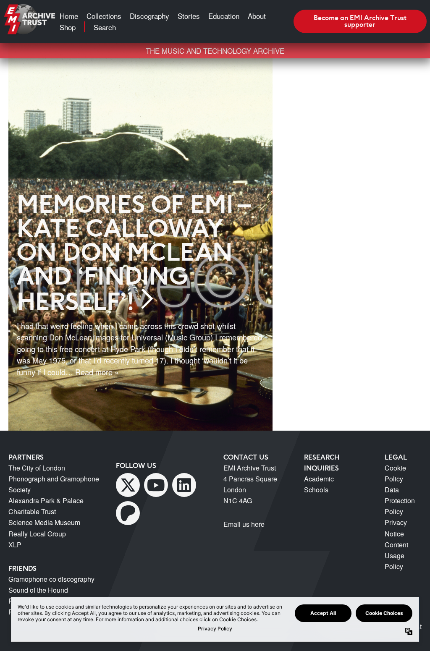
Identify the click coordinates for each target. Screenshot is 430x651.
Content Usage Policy (396, 555)
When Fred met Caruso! (350, 125)
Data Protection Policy (400, 500)
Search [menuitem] (105, 27)
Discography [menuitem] (149, 15)
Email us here (244, 524)
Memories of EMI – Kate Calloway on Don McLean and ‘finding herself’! (133, 252)
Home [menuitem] (69, 15)
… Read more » (92, 371)
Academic (319, 479)
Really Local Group (37, 534)
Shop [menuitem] (68, 27)
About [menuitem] (257, 15)
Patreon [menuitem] (128, 513)
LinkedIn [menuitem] (184, 485)
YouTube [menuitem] (156, 485)
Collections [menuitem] (104, 15)
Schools (316, 489)
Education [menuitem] (223, 15)
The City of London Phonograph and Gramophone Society (53, 478)
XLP (14, 544)
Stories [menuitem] (189, 15)
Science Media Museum (44, 522)
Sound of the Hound (38, 590)
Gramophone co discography (51, 579)
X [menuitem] (128, 485)
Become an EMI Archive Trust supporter (360, 21)
